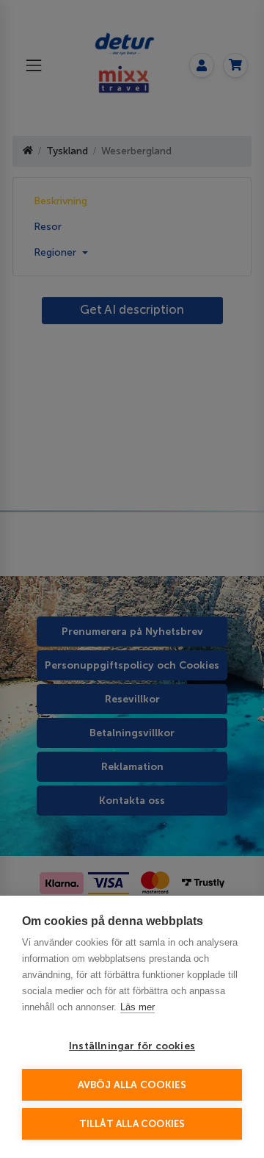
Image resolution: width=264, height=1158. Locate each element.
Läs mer (137, 1007)
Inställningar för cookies (132, 1046)
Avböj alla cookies (132, 1085)
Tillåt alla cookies (132, 1123)
